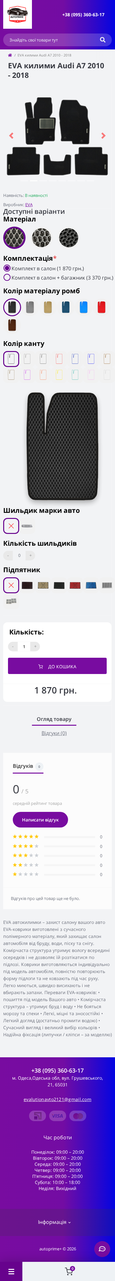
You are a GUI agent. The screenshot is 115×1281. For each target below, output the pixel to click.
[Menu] (11, 1271)
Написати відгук (40, 820)
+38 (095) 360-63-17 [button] (57, 1070)
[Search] (103, 39)
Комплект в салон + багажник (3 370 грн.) (62, 277)
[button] (83, 14)
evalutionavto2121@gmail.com (57, 1099)
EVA (29, 204)
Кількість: (26, 631)
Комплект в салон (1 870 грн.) (48, 268)
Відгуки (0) (54, 733)
